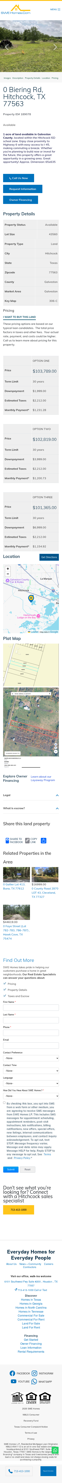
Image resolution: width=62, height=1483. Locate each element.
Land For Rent (31, 1327)
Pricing (55, 78)
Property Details (32, 78)
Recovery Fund (31, 1420)
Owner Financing (20, 200)
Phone (7, 1027)
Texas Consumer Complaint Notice (31, 1426)
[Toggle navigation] (55, 9)
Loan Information (31, 1348)
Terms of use (31, 1432)
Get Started (31, 1340)
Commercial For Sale (31, 1315)
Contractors (29, 1267)
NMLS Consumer (31, 1414)
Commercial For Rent (31, 1319)
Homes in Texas (31, 1300)
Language (8, 1078)
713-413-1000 (19, 1209)
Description (17, 78)
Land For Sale (31, 1323)
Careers (48, 1264)
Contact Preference (12, 1052)
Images (7, 78)
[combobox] (31, 1058)
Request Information (22, 189)
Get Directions (49, 557)
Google (54, 631)
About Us (11, 1264)
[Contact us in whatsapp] (55, 1450)
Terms (47, 1154)
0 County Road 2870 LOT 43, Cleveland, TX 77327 (45, 892)
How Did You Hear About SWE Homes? (23, 1090)
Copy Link (33, 841)
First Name (9, 1002)
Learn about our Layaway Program (43, 778)
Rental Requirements (31, 1351)
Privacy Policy (22, 1158)
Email (6, 1040)
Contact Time (10, 1065)
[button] (11, 1169)
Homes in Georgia (31, 1303)
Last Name (9, 1014)
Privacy (30, 1438)
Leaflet (34, 631)
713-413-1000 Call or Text (32, 1290)
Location (46, 78)
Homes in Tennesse (31, 1311)
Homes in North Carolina (31, 1307)
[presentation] (9, 47)
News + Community (30, 1264)
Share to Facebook (16, 841)
